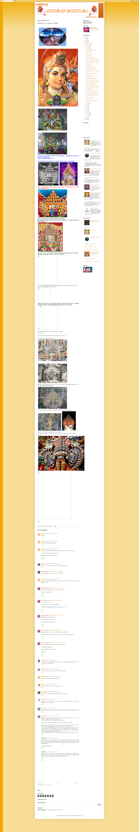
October (87, 47)
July (86, 105)
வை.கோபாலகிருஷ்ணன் (45, 587)
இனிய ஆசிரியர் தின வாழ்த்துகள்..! (91, 93)
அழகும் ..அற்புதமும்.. (94, 207)
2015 (86, 38)
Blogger (80, 815)
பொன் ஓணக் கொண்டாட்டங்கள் (91, 76)
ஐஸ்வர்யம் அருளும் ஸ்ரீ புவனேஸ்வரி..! (92, 80)
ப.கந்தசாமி (43, 533)
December (88, 43)
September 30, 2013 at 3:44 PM (55, 676)
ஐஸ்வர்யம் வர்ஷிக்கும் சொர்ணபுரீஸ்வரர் (92, 62)
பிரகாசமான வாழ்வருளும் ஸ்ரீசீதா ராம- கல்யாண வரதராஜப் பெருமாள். (94, 252)
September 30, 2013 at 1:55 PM (56, 587)
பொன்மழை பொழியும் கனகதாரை (91, 162)
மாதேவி (42, 684)
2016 (86, 37)
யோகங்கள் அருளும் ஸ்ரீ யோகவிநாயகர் (92, 85)
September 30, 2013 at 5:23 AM (51, 533)
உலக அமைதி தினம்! (89, 65)
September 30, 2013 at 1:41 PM (53, 579)
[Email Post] (55, 526)
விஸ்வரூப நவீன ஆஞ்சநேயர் (90, 78)
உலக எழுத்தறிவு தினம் (89, 88)
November (88, 45)
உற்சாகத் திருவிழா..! (88, 75)
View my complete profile (95, 29)
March (87, 112)
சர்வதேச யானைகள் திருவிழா (90, 243)
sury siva (43, 548)
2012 (86, 117)
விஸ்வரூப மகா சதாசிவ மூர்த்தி (90, 50)
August (87, 103)
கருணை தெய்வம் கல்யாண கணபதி (91, 90)
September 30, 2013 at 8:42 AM (56, 571)
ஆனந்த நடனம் (93, 140)
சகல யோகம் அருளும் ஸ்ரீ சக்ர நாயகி (92, 92)
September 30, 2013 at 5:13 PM (50, 684)
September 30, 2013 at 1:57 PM (56, 630)
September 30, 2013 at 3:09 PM (53, 668)
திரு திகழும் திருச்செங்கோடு (90, 67)
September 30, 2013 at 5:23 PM (54, 691)
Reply (42, 537)
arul (42, 708)
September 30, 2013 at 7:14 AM (51, 548)
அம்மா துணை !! (87, 147)
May (86, 108)
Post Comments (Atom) (47, 785)
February (87, 113)
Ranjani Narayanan (45, 676)
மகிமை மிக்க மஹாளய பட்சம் (90, 69)
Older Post (76, 782)
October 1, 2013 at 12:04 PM (48, 708)
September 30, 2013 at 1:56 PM (56, 600)
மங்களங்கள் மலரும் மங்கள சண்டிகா (92, 60)
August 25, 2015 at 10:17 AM (52, 751)
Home (58, 782)
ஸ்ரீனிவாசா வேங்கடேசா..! (89, 53)
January (87, 115)
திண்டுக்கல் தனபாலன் (45, 571)
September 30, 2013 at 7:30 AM (53, 563)
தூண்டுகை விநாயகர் (89, 98)
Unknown (43, 541)
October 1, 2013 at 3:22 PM (52, 715)
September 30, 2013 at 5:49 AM (51, 541)
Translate (61, 809)
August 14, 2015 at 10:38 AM (52, 738)
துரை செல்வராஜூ (44, 691)
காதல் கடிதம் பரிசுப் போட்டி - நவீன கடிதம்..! (92, 261)
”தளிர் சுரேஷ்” (43, 668)
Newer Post (40, 782)
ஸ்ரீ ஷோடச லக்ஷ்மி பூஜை (89, 201)
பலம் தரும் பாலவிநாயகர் (89, 97)
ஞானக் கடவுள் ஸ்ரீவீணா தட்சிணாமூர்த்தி (92, 81)
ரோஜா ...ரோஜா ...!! (88, 63)
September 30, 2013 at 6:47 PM (49, 699)
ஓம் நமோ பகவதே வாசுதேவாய (95, 192)
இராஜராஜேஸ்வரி (45, 526)
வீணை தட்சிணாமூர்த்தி (89, 57)
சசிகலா (42, 660)
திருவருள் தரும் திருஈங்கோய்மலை (91, 73)
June (87, 107)
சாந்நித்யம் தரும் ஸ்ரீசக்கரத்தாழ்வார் (91, 58)
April (87, 110)
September (88, 48)
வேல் (42, 699)
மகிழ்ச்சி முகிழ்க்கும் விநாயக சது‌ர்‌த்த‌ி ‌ (92, 87)
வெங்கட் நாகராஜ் (44, 563)
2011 (86, 119)
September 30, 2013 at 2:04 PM (50, 660)
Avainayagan (44, 579)
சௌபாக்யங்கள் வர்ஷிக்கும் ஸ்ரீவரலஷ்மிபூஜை (95, 185)
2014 (86, 40)
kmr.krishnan (44, 715)
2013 (86, 42)
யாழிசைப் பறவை (88, 52)
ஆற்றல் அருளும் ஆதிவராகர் (90, 83)
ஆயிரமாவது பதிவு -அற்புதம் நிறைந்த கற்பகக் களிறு (95, 221)
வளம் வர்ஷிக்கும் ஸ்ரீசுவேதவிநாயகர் (91, 95)
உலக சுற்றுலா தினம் (88, 55)
